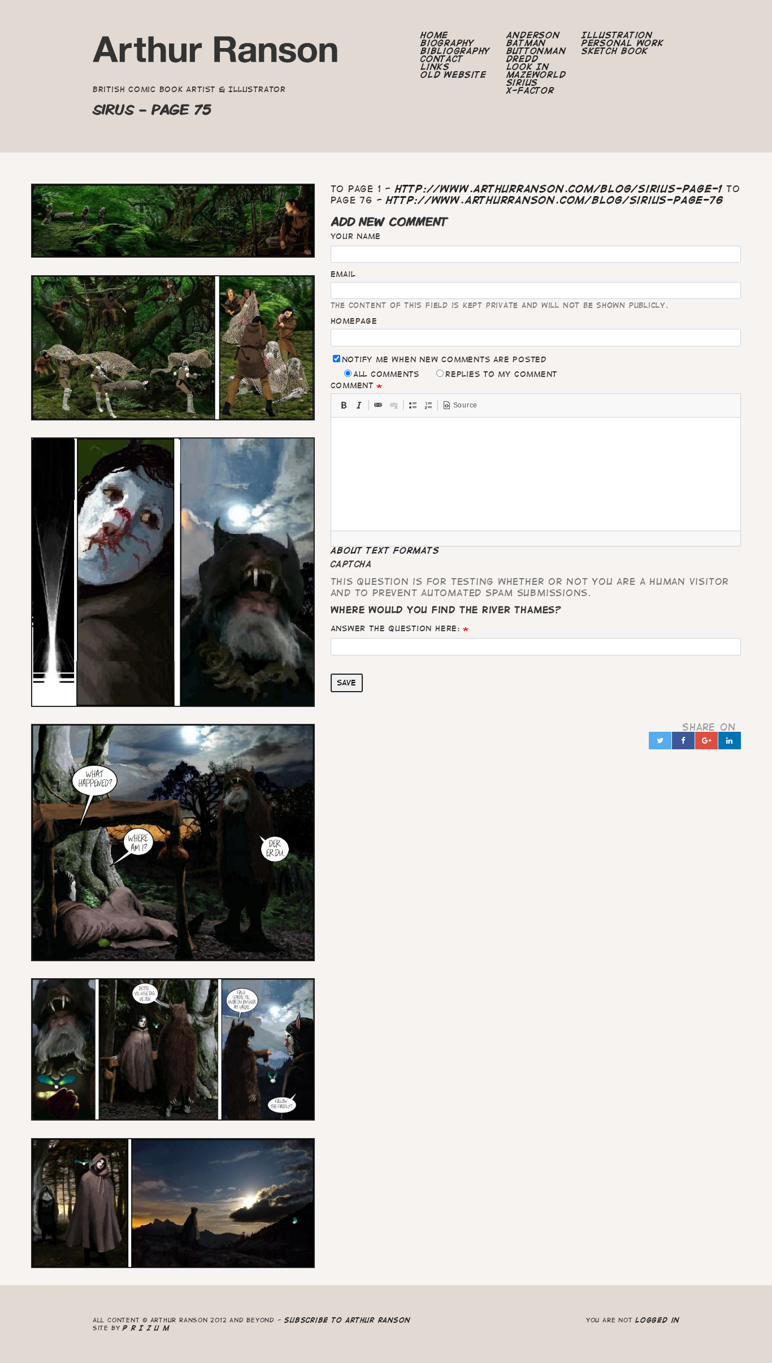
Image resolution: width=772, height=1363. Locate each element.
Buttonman (536, 51)
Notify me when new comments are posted (444, 359)
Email (343, 274)
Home (434, 35)
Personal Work (623, 43)
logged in (657, 1320)
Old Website (453, 75)
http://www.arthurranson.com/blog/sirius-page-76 (554, 200)
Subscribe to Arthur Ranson (347, 1320)
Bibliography (455, 51)
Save (346, 683)
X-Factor (530, 90)
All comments (386, 374)
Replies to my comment (501, 374)
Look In (527, 67)
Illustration (617, 35)
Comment (352, 385)
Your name (356, 236)
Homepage (354, 321)
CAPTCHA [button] (351, 564)
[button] (344, 405)
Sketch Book (615, 51)
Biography (447, 43)
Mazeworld (536, 75)
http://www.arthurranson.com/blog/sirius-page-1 (558, 188)
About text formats (385, 550)
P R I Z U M (146, 1328)
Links (435, 67)
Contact (441, 59)
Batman (526, 43)
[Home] (216, 53)
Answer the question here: (395, 628)
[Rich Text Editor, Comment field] (536, 474)
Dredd (522, 59)
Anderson (533, 35)
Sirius (522, 82)
